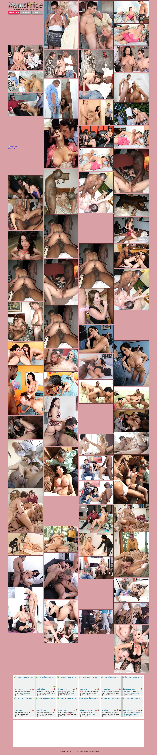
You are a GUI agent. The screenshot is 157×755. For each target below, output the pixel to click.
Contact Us (95, 751)
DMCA (87, 751)
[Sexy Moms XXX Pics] (25, 5)
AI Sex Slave (14, 13)
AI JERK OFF (25, 13)
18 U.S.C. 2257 (78, 751)
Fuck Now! (37, 13)
